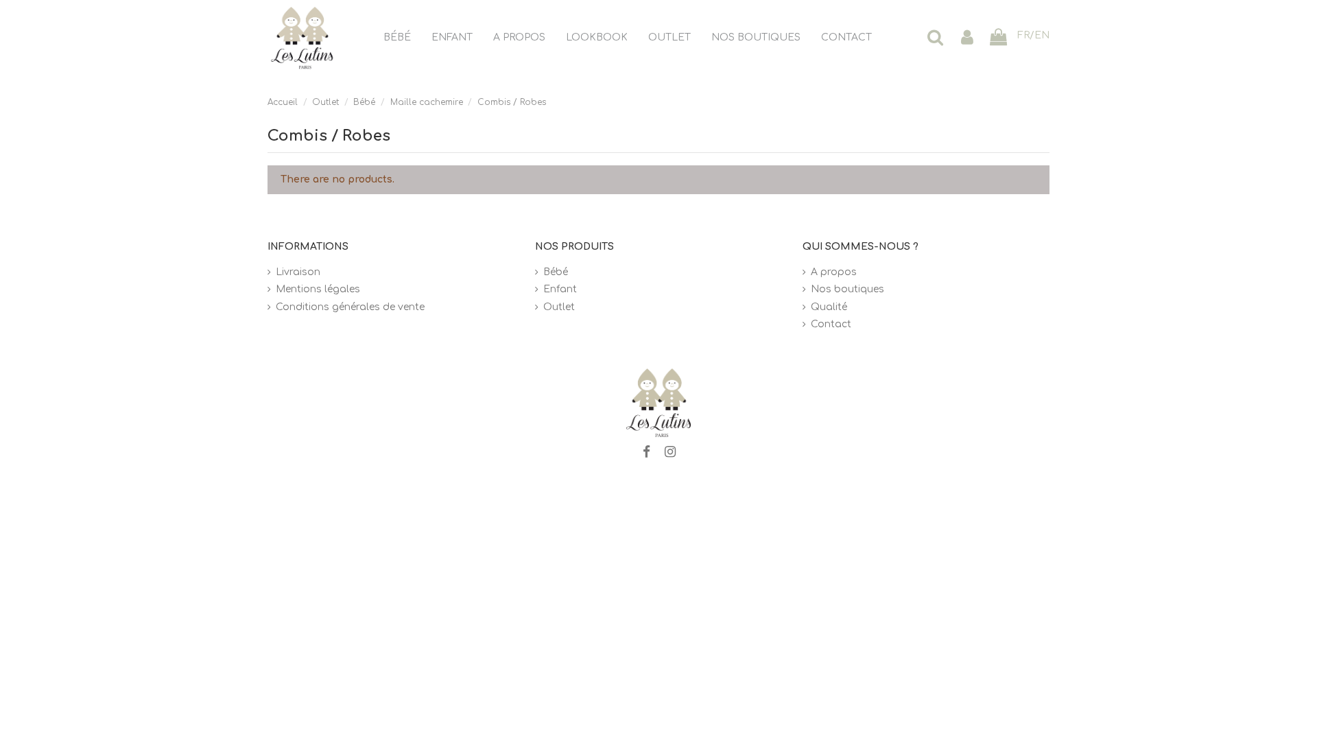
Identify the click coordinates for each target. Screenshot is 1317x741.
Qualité (829, 307)
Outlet (559, 307)
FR (1023, 35)
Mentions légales (318, 289)
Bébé (555, 272)
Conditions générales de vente (350, 307)
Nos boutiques (847, 289)
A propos (834, 272)
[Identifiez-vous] (967, 38)
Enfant (560, 289)
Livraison (298, 272)
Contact (831, 324)
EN (1041, 35)
